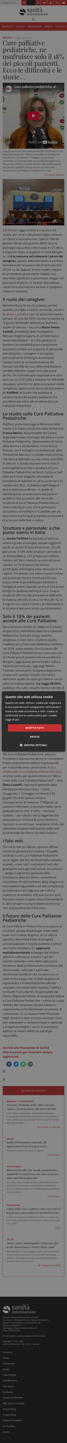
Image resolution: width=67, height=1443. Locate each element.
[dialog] (33, 721)
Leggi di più (12, 719)
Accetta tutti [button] (35, 727)
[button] (33, 745)
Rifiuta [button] (35, 737)
